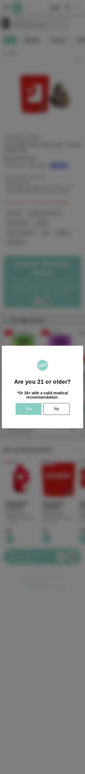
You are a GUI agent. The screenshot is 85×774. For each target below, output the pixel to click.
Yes (29, 409)
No (56, 409)
